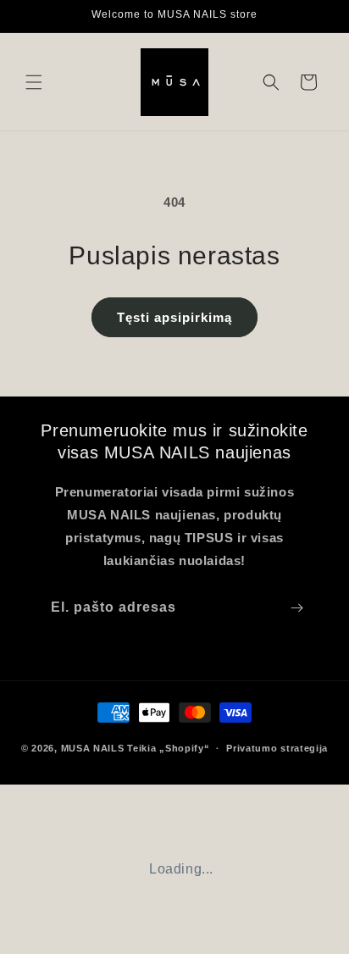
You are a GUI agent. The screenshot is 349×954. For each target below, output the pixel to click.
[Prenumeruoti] (296, 608)
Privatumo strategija (277, 748)
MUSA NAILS (93, 748)
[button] (34, 82)
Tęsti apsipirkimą (174, 317)
